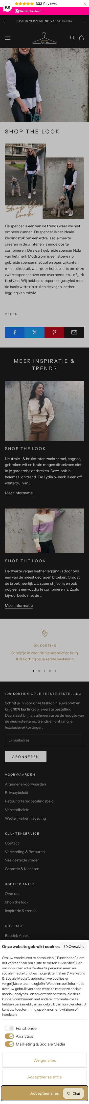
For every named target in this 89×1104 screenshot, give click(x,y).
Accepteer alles (44, 1093)
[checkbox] (20, 1028)
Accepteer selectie (44, 1077)
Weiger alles (44, 1060)
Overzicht (76, 946)
